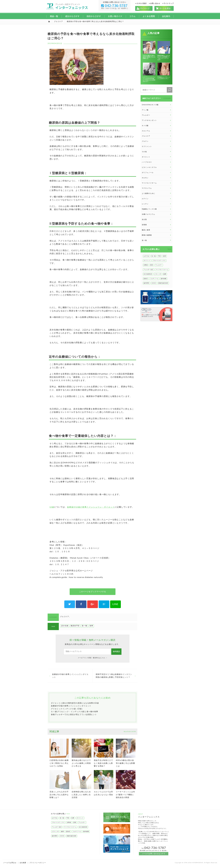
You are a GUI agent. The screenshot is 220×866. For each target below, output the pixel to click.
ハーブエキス (147, 162)
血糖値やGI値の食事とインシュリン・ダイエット (91, 507)
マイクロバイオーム (149, 183)
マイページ (144, 8)
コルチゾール (154, 278)
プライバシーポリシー (37, 862)
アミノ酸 (145, 110)
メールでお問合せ (9, 862)
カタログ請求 (141, 3)
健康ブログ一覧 (118, 818)
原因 (151, 265)
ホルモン (145, 178)
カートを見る (164, 8)
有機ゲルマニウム (148, 214)
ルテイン (145, 198)
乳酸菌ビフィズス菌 (149, 209)
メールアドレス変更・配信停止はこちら (92, 657)
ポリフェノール (147, 172)
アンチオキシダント (149, 120)
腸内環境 (146, 283)
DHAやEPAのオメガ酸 (150, 104)
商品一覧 (54, 16)
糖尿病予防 (75, 626)
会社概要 (23, 862)
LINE (115, 604)
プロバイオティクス (159, 260)
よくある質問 (149, 16)
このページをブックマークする (92, 592)
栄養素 (144, 224)
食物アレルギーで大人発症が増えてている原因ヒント (74, 714)
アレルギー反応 (148, 269)
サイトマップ (169, 3)
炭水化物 (64, 626)
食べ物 (84, 626)
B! (104, 604)
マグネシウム (147, 188)
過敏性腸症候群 (163, 283)
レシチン (145, 204)
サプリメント (147, 146)
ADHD (154, 283)
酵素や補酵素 (147, 235)
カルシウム (146, 131)
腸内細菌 (163, 278)
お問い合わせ (155, 3)
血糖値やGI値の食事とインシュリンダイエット (70, 675)
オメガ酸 (145, 125)
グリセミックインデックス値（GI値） (67, 709)
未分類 (144, 219)
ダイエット (147, 260)
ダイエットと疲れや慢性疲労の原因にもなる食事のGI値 (75, 703)
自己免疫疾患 (148, 274)
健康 (164, 274)
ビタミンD (157, 274)
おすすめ (146, 256)
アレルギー (158, 265)
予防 (159, 256)
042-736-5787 (114, 5)
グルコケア (58, 21)
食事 (91, 626)
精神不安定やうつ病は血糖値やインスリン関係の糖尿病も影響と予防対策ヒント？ (114, 675)
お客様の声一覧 (118, 829)
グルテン (145, 141)
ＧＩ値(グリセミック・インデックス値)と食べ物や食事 (74, 712)
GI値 (52, 507)
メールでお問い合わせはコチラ (153, 853)
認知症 (146, 278)
